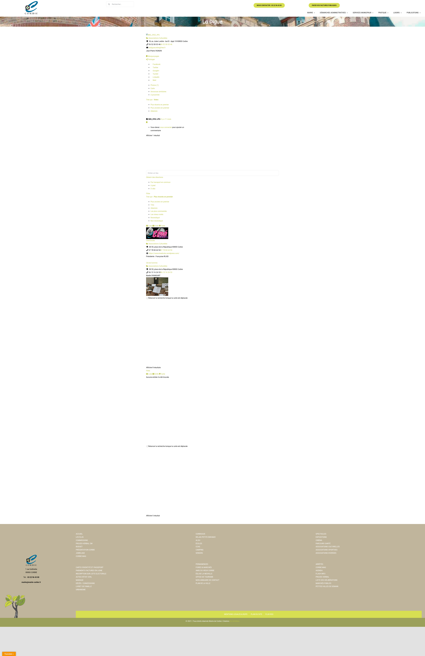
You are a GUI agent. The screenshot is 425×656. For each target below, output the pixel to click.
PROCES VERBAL (322, 577)
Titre (152, 205)
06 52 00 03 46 (166, 44)
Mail (154, 80)
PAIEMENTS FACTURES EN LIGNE (89, 570)
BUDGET (79, 547)
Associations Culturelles (157, 38)
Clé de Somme (151, 263)
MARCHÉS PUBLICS (323, 583)
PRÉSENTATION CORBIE (85, 550)
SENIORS (199, 553)
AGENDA (319, 570)
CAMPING (199, 550)
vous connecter (166, 127)
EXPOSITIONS (321, 537)
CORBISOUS (200, 534)
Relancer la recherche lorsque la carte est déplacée (167, 298)
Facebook (156, 64)
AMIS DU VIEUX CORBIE (205, 570)
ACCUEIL (79, 534)
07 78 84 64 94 (166, 250)
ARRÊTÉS (319, 564)
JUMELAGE (80, 553)
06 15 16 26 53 (166, 272)
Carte (153, 88)
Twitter (155, 67)
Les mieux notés (157, 214)
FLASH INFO (320, 574)
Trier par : (152, 100)
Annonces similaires (158, 92)
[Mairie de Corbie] (31, 2)
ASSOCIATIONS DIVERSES (326, 553)
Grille (156, 226)
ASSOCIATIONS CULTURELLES (328, 547)
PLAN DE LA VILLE (203, 583)
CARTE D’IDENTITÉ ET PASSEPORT (89, 567)
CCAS (198, 547)
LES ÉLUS (80, 537)
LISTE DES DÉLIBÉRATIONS (326, 580)
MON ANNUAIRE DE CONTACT (207, 580)
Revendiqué (155, 218)
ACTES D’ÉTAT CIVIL (84, 577)
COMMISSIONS (82, 540)
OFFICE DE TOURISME (204, 577)
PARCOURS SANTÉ (323, 543)
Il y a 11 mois (166, 119)
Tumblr (155, 74)
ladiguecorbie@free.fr (157, 48)
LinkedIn (155, 77)
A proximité (155, 95)
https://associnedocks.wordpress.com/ (164, 253)
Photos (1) (155, 85)
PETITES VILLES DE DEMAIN (327, 586)
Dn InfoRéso (234, 621)
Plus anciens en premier (160, 108)
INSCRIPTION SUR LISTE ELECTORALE (91, 574)
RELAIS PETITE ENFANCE (206, 537)
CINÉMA (319, 540)
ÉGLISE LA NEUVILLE (204, 574)
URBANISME (81, 590)
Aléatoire (154, 111)
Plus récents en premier (160, 105)
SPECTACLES (321, 534)
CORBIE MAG (81, 556)
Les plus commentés (159, 211)
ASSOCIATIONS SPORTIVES (326, 550)
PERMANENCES (202, 564)
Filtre (148, 193)
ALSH (198, 540)
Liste (150, 226)
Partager (151, 59)
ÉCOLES (199, 543)
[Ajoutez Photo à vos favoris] (146, 122)
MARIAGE (79, 580)
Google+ (155, 71)
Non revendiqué (157, 221)
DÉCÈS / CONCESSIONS (85, 583)
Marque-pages (153, 56)
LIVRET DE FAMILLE (84, 586)
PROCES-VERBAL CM (84, 543)
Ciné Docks (150, 240)
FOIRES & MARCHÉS (204, 567)
